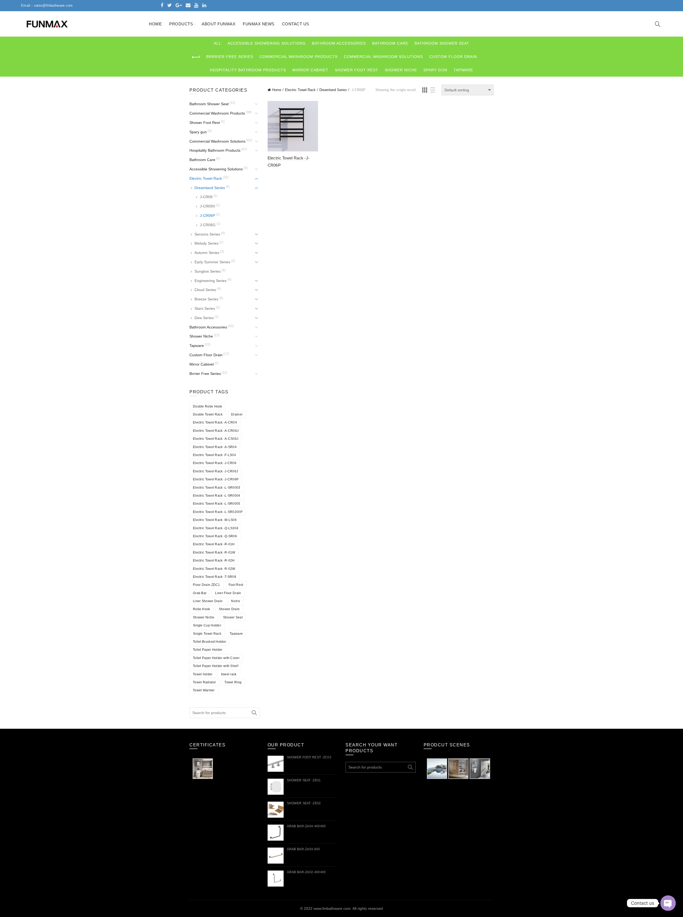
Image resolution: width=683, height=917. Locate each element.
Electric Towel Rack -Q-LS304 (215, 528)
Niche (235, 601)
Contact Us (295, 24)
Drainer (237, 414)
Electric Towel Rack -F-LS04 (214, 455)
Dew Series (204, 318)
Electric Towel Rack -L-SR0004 (216, 495)
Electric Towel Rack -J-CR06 (214, 463)
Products (181, 24)
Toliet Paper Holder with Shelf (215, 666)
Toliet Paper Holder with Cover (216, 658)
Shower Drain (229, 609)
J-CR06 (206, 197)
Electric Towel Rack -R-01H (214, 544)
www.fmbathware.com (332, 908)
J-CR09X (207, 206)
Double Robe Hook (207, 406)
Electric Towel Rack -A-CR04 (215, 422)
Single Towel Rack (207, 634)
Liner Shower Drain (208, 601)
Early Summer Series (212, 262)
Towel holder (203, 674)
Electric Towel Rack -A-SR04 (215, 447)
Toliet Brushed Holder (209, 642)
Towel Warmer (204, 690)
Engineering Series (210, 281)
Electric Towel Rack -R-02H (214, 560)
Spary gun (435, 70)
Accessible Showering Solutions (266, 43)
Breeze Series (206, 299)
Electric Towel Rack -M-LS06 (215, 520)
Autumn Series (206, 252)
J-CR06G (208, 225)
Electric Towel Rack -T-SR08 (214, 577)
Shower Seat (233, 617)
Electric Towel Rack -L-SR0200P (218, 512)
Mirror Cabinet (310, 70)
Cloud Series (205, 290)
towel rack (229, 674)
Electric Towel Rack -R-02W (214, 569)
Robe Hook (201, 609)
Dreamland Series (333, 90)
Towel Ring (232, 682)
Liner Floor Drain (228, 593)
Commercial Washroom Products (298, 56)
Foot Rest (236, 585)
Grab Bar (200, 593)
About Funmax (218, 24)
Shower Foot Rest (356, 70)
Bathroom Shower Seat (442, 43)
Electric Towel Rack (300, 90)
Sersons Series (207, 234)
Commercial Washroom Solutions (383, 56)
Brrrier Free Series (229, 56)
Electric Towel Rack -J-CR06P (216, 479)
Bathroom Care (390, 43)
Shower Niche (401, 70)
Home (155, 24)
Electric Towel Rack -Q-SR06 (215, 536)
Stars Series (204, 308)
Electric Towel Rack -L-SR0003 (216, 487)
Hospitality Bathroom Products (248, 70)
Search (254, 712)
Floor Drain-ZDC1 (206, 585)
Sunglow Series (207, 271)
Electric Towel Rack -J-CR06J (215, 471)
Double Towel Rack (208, 414)
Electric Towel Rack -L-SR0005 (216, 503)
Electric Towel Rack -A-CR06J (216, 431)
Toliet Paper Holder (208, 650)
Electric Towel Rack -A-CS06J (215, 439)
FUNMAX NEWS (259, 24)
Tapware (463, 70)
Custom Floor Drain (453, 56)
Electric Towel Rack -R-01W (214, 552)
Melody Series (206, 243)
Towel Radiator (204, 682)
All (217, 43)
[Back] (196, 57)
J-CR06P (207, 215)
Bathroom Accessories (339, 43)
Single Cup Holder (207, 625)
